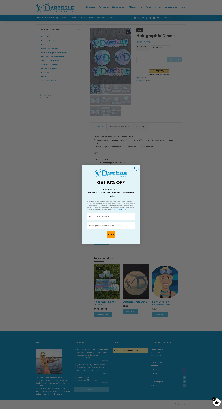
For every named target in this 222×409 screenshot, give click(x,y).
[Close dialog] (136, 168)
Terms (126, 209)
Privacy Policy (118, 209)
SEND (111, 234)
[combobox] (91, 216)
